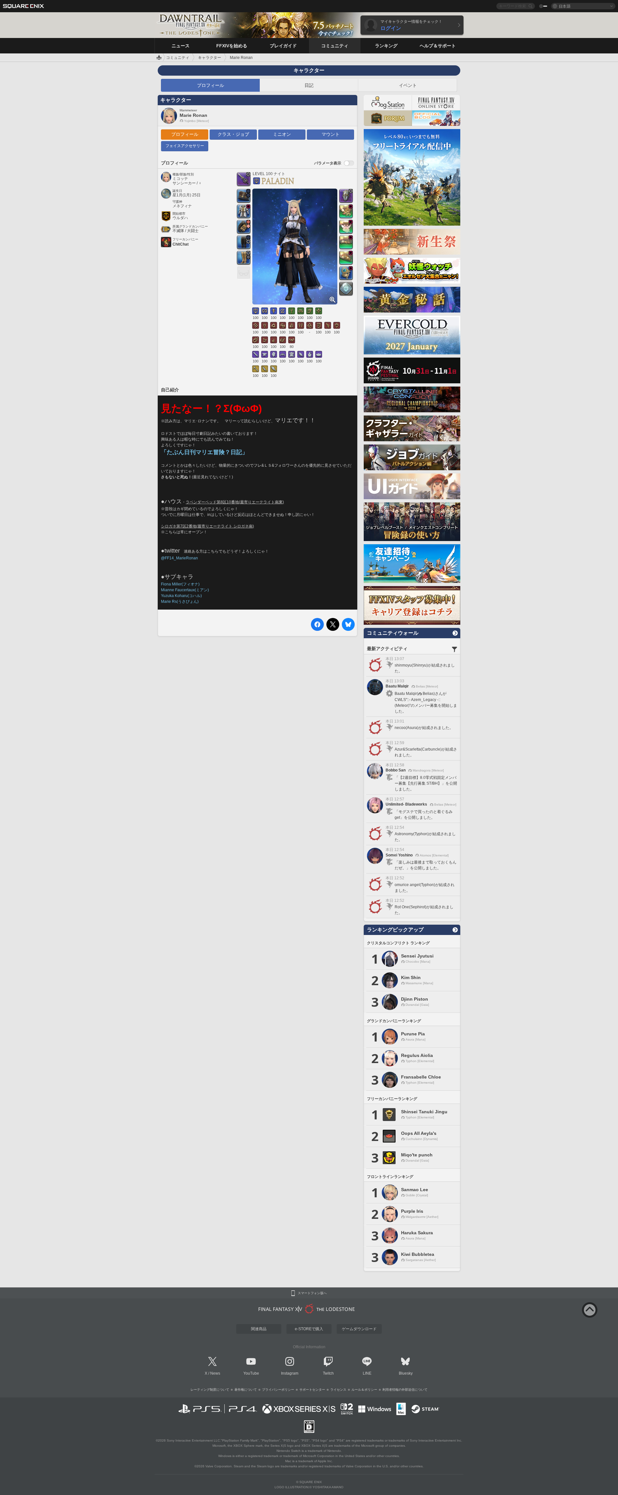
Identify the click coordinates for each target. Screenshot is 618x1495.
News (215, 1373)
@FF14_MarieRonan (179, 558)
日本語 (564, 6)
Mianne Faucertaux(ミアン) (185, 590)
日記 (309, 85)
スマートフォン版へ (312, 1293)
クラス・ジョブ (233, 134)
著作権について (245, 1389)
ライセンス (338, 1389)
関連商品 (259, 1329)
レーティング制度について (210, 1389)
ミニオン (282, 134)
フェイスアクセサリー (184, 146)
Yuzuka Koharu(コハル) (181, 595)
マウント (331, 134)
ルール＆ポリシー (364, 1389)
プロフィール (210, 85)
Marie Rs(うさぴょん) (180, 601)
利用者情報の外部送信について (404, 1389)
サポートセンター (312, 1389)
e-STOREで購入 (309, 1329)
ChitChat (181, 244)
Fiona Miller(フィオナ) (180, 584)
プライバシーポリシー (278, 1389)
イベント (408, 85)
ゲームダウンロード (359, 1329)
